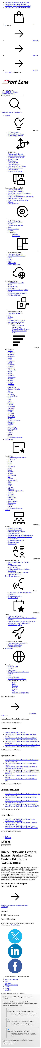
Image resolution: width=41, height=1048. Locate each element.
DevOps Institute (13, 229)
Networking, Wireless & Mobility (18, 572)
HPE (9, 398)
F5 (9, 391)
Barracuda (11, 365)
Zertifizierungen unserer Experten (18, 672)
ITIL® (10, 259)
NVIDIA (11, 413)
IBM (9, 399)
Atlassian (15, 234)
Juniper (10, 404)
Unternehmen (9, 648)
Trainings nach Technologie (16, 156)
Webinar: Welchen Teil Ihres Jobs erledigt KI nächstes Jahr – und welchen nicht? (21, 622)
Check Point (12, 370)
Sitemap (7, 988)
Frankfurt (15, 686)
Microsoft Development (19, 331)
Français (35, 40)
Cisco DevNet (16, 327)
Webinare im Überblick (15, 616)
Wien (13, 691)
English (35, 70)
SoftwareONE (12, 429)
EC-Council (12, 387)
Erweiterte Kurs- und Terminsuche (11, 112)
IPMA (10, 257)
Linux (10, 291)
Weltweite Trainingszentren (20, 693)
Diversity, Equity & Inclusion (17, 679)
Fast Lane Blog (13, 598)
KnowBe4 (11, 406)
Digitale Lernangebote (15, 171)
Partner (10, 673)
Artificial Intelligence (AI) (16, 283)
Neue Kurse (12, 161)
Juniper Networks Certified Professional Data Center (20, 804)
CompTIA (11, 378)
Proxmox (11, 422)
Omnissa (11, 415)
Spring (14, 332)
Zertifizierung (9, 439)
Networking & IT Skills (15, 136)
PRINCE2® (12, 263)
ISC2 (10, 401)
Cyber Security (12, 286)
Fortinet (10, 392)
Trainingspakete (13, 163)
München (15, 689)
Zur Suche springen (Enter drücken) (15, 4)
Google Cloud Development (20, 329)
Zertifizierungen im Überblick (17, 458)
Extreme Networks (14, 389)
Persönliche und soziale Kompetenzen (19, 193)
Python (10, 317)
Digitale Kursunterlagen (15, 168)
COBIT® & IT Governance (16, 256)
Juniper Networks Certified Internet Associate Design (21, 739)
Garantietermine (13, 159)
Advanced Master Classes (16, 134)
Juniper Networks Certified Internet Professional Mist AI (22, 806)
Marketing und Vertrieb (15, 198)
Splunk (10, 432)
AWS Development (18, 325)
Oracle (10, 418)
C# (9, 315)
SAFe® (10, 223)
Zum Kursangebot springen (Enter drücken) (18, 6)
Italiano (35, 55)
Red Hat (10, 424)
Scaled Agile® (12, 501)
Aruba (10, 359)
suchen (3, 95)
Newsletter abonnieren (7, 94)
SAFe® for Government (15, 225)
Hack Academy (13, 538)
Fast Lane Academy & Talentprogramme (20, 535)
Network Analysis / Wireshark (17, 293)
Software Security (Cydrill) (16, 320)
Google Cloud (12, 396)
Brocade (10, 366)
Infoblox (11, 403)
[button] (18, 72)
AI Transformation (14, 132)
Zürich (14, 682)
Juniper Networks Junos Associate (15, 732)
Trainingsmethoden (14, 164)
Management (12, 670)
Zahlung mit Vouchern (15, 645)
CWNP (10, 380)
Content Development (15, 530)
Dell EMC (11, 385)
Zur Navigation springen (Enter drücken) (17, 2)
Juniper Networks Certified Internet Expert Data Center (21, 828)
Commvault (11, 377)
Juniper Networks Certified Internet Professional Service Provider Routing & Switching (21, 801)
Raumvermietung (13, 542)
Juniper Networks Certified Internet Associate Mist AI (21, 746)
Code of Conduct (13, 677)
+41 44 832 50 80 (6, 92)
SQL (9, 318)
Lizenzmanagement (14, 264)
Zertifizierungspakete (14, 646)
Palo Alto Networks (14, 420)
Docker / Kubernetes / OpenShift (18, 290)
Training (7, 115)
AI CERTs (11, 352)
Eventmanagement (14, 533)
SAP (9, 425)
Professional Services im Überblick (18, 562)
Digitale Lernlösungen (15, 528)
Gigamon (11, 394)
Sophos (10, 431)
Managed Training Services (16, 531)
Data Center (12, 288)
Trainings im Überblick (15, 190)
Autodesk (11, 361)
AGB (6, 981)
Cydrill (10, 382)
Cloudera (11, 375)
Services (7, 510)
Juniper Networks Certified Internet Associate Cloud (20, 738)
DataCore (11, 384)
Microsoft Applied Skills (15, 491)
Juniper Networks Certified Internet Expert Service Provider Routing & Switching (20, 820)
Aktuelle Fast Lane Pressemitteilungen (19, 592)
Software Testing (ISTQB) (16, 322)
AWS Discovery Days (15, 625)
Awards (10, 668)
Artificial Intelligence (14, 565)
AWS (10, 363)
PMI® (10, 261)
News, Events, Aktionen (12, 576)
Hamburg (15, 687)
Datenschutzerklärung (11, 985)
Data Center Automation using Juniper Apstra (14, 906)
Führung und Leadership (15, 191)
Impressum (8, 983)
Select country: (9, 72)
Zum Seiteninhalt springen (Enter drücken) (17, 7)
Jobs (9, 675)
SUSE (10, 434)
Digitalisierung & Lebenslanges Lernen (20, 537)
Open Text (11, 417)
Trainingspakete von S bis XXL (18, 643)
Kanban (10, 230)
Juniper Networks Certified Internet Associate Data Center (22, 745)
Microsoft (11, 408)
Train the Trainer (13, 203)
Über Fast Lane (13, 667)
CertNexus (11, 368)
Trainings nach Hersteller (15, 154)
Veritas (10, 436)
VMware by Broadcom (15, 437)
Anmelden (8, 990)
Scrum (10, 227)
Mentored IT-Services (14, 574)
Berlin (14, 684)
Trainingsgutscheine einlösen (17, 166)
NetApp (10, 410)
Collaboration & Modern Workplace (19, 569)
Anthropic (11, 356)
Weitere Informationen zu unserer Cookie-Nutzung (18, 1040)
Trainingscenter (13, 169)
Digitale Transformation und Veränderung (20, 196)
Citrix (10, 373)
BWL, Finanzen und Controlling (18, 200)
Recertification (15, 925)
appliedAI (11, 354)
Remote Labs (12, 544)
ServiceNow (16, 236)
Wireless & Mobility (14, 295)
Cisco (10, 371)
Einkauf (10, 202)
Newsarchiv (12, 594)
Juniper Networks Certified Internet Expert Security (20, 826)
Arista (10, 358)
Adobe (10, 351)
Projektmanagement (14, 195)
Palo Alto (11, 496)
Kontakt (15, 92)
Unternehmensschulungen (16, 157)
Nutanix (10, 411)
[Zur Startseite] (15, 88)
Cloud (10, 284)
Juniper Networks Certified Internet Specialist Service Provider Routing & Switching (21, 767)
